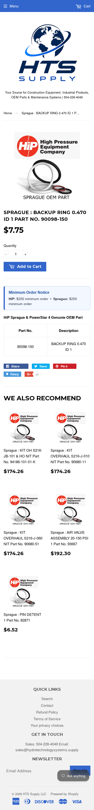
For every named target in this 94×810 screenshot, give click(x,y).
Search (47, 698)
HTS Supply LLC (34, 794)
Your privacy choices (47, 725)
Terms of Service (47, 718)
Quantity (10, 245)
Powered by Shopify (65, 794)
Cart (86, 5)
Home (8, 113)
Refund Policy (47, 711)
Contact (47, 705)
